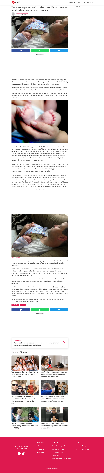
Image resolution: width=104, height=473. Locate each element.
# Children (15, 305)
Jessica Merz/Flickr (15, 257)
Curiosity (72, 2)
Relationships (88, 2)
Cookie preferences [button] (82, 449)
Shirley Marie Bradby (22, 13)
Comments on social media (61, 459)
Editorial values (57, 452)
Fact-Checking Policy (59, 446)
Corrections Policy (58, 449)
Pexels (12, 144)
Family (79, 2)
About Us (40, 446)
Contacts (40, 449)
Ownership (55, 455)
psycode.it (40, 452)
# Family (23, 305)
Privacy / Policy (81, 446)
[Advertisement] (40, 66)
